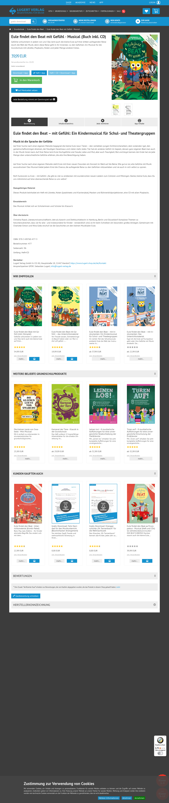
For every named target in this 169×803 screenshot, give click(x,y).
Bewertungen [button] (22, 576)
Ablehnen (126, 798)
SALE (119, 11)
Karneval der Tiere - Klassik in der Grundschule (65, 430)
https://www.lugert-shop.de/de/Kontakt (88, 263)
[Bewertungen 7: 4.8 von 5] (132, 447)
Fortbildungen (107, 11)
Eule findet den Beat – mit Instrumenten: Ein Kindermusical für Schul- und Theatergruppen (103, 334)
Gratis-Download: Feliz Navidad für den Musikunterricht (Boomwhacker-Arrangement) (65, 528)
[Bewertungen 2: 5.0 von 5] (19, 347)
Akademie (80, 2)
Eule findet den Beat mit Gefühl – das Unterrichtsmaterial (65, 332)
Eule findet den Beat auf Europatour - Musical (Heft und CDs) (141, 527)
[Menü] (164, 737)
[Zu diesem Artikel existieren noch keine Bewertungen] (132, 347)
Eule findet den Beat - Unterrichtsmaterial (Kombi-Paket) (27, 527)
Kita (50, 11)
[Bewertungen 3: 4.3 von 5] (94, 347)
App (101, 2)
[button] (84, 276)
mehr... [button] (22, 358)
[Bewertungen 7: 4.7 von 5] (57, 347)
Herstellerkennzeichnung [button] (31, 605)
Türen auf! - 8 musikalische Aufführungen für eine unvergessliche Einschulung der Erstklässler (140, 433)
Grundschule (61, 11)
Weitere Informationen (109, 798)
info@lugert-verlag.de (61, 266)
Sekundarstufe (76, 11)
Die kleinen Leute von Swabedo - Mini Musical (26, 430)
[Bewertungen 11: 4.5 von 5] (94, 546)
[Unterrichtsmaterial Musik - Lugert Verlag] (26, 11)
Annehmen (139, 798)
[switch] (160, 753)
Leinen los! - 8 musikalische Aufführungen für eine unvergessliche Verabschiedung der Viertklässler (102, 433)
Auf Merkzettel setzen (27, 90)
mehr (118, 587)
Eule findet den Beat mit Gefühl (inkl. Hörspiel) (26, 332)
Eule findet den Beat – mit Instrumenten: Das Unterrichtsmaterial (140, 334)
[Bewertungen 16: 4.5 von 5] (19, 546)
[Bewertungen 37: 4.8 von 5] (57, 546)
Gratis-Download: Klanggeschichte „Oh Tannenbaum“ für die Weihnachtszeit (102, 528)
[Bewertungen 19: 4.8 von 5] (57, 447)
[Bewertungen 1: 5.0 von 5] (19, 447)
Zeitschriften (92, 11)
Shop (68, 2)
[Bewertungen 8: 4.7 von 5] (94, 447)
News (92, 2)
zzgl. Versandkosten (20, 356)
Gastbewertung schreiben (27, 596)
